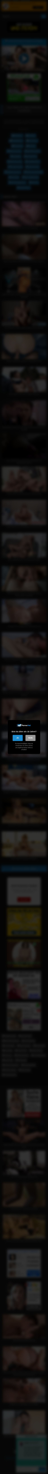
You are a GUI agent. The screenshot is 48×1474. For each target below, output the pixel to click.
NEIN (30, 738)
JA (17, 738)
